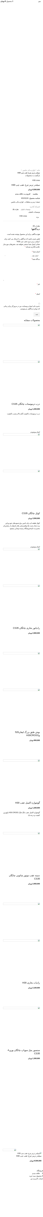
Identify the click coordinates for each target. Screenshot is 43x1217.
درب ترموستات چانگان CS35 (26, 404)
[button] (37, 423)
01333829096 (36, 1087)
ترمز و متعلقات (30, 202)
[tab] (25, 209)
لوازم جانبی (37, 1107)
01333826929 (36, 1092)
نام (38, 284)
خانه (38, 170)
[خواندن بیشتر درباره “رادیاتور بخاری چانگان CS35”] (37, 644)
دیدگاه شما (35, 259)
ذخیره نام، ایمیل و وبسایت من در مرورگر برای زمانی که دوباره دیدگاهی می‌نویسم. (22, 307)
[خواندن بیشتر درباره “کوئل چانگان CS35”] (37, 537)
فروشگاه (38, 1129)
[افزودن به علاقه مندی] (37, 417)
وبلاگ (39, 1137)
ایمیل (37, 294)
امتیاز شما (36, 252)
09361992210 (36, 1096)
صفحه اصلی (37, 1126)
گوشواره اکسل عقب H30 (27, 802)
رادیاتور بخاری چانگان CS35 (26, 628)
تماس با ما (37, 1133)
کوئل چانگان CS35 (31, 513)
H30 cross (36, 180)
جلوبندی (38, 1115)
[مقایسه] (37, 399)
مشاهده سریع (37, 428)
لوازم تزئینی (37, 1119)
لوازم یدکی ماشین (28, 170)
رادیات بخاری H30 (31, 982)
